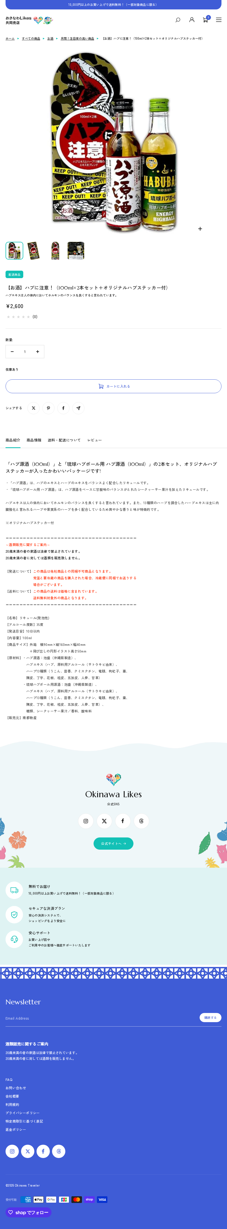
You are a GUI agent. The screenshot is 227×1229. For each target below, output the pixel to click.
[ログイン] (192, 20)
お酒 (50, 38)
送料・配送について (64, 440)
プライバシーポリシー (23, 1112)
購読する (210, 1017)
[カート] (205, 20)
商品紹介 (13, 440)
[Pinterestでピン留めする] (48, 408)
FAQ (9, 1079)
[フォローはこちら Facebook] (122, 821)
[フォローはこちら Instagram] (85, 821)
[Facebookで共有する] (63, 408)
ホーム (10, 38)
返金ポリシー (16, 1129)
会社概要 (12, 1096)
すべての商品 (31, 38)
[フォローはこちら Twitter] (104, 821)
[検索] (179, 20)
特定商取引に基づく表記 (24, 1121)
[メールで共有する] (78, 408)
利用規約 (12, 1104)
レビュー (94, 440)
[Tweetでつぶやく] (33, 408)
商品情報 (34, 440)
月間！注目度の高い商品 (77, 38)
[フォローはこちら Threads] (141, 821)
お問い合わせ (16, 1087)
